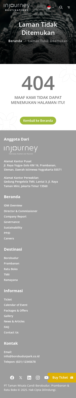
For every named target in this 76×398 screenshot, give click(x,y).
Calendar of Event (15, 305)
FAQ (6, 327)
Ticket (8, 299)
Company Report (15, 216)
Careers (9, 238)
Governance (12, 222)
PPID (7, 233)
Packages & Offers (16, 310)
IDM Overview (13, 205)
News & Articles (14, 321)
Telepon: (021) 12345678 (20, 361)
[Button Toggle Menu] (68, 7)
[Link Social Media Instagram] (38, 378)
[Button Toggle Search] (61, 7)
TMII (7, 274)
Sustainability (13, 227)
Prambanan (11, 263)
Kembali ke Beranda (38, 120)
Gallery (8, 316)
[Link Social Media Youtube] (46, 378)
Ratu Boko (11, 269)
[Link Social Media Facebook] (12, 378)
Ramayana (11, 280)
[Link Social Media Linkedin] (29, 378)
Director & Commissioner (20, 211)
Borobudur (11, 258)
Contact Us (11, 332)
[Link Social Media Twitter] (21, 378)
